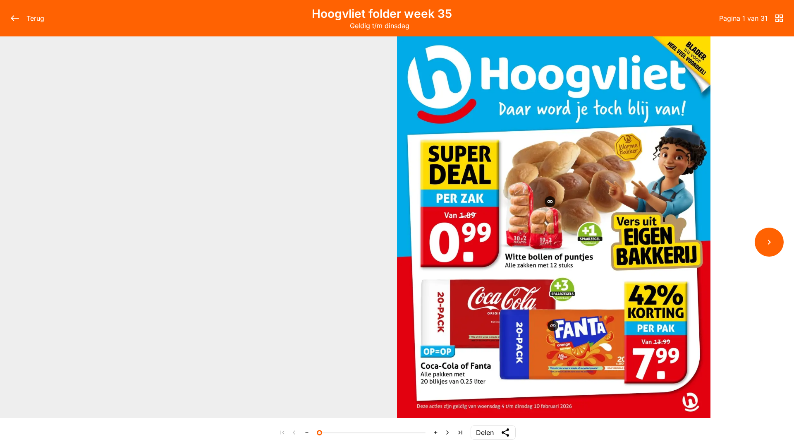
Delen (485, 432)
